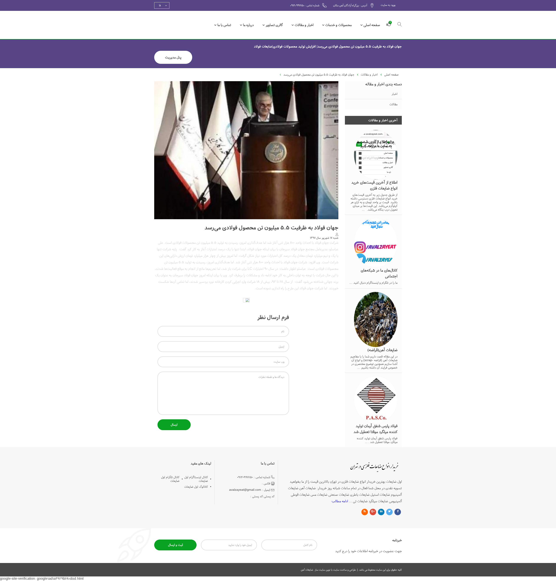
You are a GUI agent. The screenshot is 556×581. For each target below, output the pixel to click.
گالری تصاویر (274, 25)
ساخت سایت (340, 569)
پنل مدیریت (173, 57)
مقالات (393, 104)
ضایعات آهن (307, 569)
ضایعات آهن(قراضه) (382, 350)
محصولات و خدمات (338, 25)
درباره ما (248, 25)
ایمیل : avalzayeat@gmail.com (249, 490)
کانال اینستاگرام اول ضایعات (196, 479)
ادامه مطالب (340, 501)
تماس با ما (224, 25)
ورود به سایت (388, 5)
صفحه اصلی (372, 25)
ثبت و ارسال (175, 545)
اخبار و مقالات (304, 25)
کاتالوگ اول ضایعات (196, 487)
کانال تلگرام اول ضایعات (170, 479)
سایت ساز (320, 569)
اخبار (394, 94)
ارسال (174, 425)
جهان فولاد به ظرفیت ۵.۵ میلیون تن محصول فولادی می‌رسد (318, 74)
